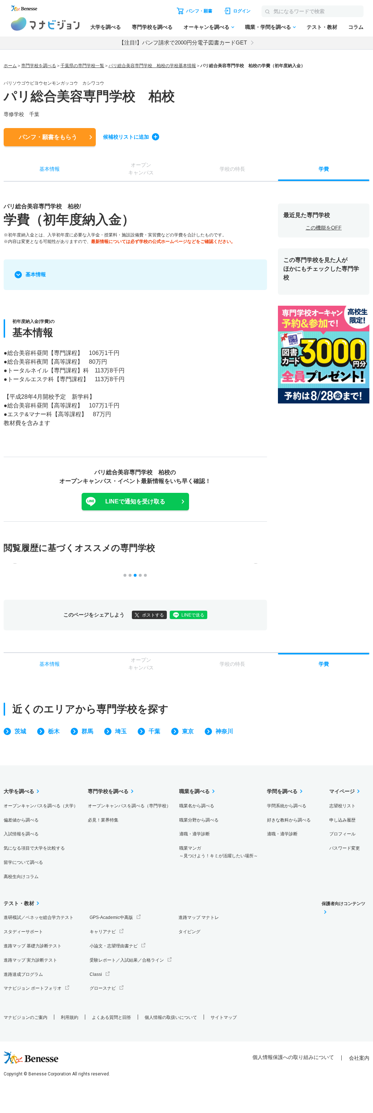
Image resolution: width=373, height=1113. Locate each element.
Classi (96, 974)
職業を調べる (194, 791)
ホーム (10, 65)
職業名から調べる (196, 805)
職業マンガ (218, 852)
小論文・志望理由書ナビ (114, 945)
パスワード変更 (344, 848)
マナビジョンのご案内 (25, 1017)
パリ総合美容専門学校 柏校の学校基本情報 (152, 65)
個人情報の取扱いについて (171, 1017)
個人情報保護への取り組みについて (293, 1057)
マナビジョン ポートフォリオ (33, 988)
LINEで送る (192, 615)
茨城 (20, 731)
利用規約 (69, 1017)
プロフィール (342, 833)
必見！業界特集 (103, 820)
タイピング (189, 931)
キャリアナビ (103, 931)
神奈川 (224, 731)
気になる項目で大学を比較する (34, 848)
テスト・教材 (322, 27)
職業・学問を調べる (268, 27)
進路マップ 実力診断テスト (30, 960)
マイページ (342, 791)
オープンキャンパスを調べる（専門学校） (129, 805)
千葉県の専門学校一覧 (82, 65)
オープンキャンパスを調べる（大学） (41, 805)
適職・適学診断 (194, 833)
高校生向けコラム (21, 876)
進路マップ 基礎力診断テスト (33, 945)
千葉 (154, 731)
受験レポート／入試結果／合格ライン (127, 960)
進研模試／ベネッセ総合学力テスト (39, 917)
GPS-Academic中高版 (111, 917)
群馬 (87, 731)
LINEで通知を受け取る (135, 501)
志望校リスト (342, 805)
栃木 (54, 731)
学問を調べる (282, 791)
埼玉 (121, 731)
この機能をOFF (324, 228)
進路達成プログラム (23, 974)
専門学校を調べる (152, 27)
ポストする (153, 615)
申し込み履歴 (342, 820)
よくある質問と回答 (111, 1017)
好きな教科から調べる (289, 820)
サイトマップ (224, 1017)
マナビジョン (45, 24)
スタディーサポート (23, 931)
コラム (356, 27)
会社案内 (359, 1058)
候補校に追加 (126, 137)
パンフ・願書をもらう (48, 137)
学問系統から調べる (286, 805)
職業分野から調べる (199, 820)
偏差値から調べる (21, 820)
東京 (188, 731)
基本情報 (35, 274)
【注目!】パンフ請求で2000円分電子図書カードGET (183, 42)
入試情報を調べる (21, 833)
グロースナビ (103, 988)
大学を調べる (105, 27)
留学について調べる (23, 862)
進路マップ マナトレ (198, 917)
